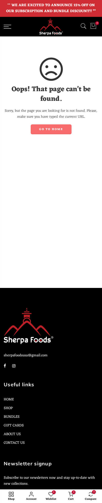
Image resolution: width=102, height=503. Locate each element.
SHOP (8, 408)
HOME (9, 399)
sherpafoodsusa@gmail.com (26, 355)
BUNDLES (12, 417)
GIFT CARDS (14, 425)
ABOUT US (12, 434)
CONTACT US (14, 443)
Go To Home (51, 129)
